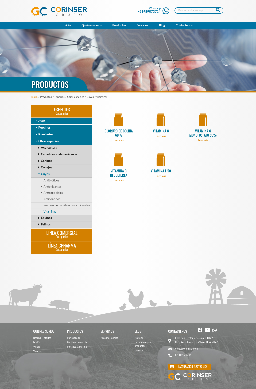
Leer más (119, 140)
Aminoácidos (52, 199)
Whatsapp (149, 10)
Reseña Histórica (42, 338)
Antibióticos (51, 180)
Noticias (138, 338)
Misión (36, 342)
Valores (37, 351)
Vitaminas (50, 211)
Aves (41, 121)
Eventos (138, 350)
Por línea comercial (77, 342)
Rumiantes (45, 134)
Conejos (46, 167)
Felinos (46, 224)
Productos (119, 25)
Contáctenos (184, 25)
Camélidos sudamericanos (59, 154)
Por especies (73, 338)
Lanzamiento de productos (142, 344)
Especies (62, 111)
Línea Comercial (61, 234)
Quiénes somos (92, 25)
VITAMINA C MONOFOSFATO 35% (203, 133)
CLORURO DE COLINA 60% (119, 133)
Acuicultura (49, 147)
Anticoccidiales (53, 193)
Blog (162, 25)
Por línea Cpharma (77, 347)
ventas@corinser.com (186, 349)
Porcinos (44, 127)
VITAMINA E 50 (161, 170)
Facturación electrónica (192, 366)
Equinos (46, 218)
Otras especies (48, 141)
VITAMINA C (161, 130)
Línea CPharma (62, 247)
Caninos (46, 161)
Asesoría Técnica (109, 338)
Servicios (142, 25)
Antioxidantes (52, 186)
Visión (36, 347)
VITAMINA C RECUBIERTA (118, 173)
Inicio (67, 25)
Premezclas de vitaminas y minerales (67, 205)
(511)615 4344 (183, 355)
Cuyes (45, 174)
